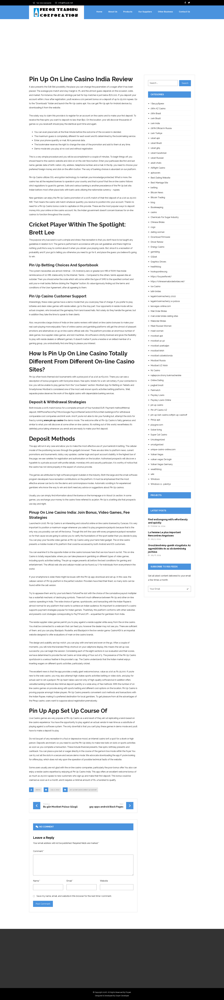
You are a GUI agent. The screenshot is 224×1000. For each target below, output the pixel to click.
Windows (155, 479)
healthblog (156, 266)
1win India (155, 123)
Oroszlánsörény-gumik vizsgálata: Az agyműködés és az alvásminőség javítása (169, 548)
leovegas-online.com (161, 306)
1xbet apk (155, 138)
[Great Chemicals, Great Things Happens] (55, 12)
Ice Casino (155, 286)
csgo (153, 227)
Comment (38, 851)
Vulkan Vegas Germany (162, 464)
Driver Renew (157, 242)
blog (153, 202)
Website (104, 881)
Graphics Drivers (158, 261)
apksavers (155, 173)
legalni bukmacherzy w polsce (165, 301)
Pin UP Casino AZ (159, 410)
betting (154, 187)
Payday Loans (157, 395)
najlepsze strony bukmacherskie (166, 375)
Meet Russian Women (161, 326)
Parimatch (155, 390)
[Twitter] (189, 3)
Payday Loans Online (161, 400)
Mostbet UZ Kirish (159, 365)
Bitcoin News (157, 192)
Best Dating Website (160, 177)
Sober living (156, 429)
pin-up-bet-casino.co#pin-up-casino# (83, 790)
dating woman (157, 232)
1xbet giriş (155, 148)
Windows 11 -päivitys (161, 484)
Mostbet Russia (158, 360)
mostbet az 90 (158, 341)
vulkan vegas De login (161, 459)
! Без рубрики (157, 103)
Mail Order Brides (159, 311)
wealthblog (156, 469)
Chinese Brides (158, 222)
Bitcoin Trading (158, 197)
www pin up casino (53, 420)
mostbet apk (157, 336)
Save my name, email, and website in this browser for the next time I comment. (74, 896)
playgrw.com (157, 425)
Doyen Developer (122, 996)
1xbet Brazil (156, 143)
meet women (157, 331)
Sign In (93, 968)
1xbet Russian (157, 158)
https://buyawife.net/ (161, 276)
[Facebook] (185, 3)
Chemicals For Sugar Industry (165, 217)
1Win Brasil (156, 113)
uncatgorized (157, 444)
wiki (152, 474)
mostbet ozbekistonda (162, 355)
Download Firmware (160, 237)
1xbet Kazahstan (159, 153)
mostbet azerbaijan (160, 345)
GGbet (154, 257)
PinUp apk (155, 420)
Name (36, 881)
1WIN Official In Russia (161, 128)
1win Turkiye (156, 133)
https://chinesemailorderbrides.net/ (168, 281)
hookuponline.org (159, 271)
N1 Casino (155, 370)
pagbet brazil (157, 385)
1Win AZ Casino (158, 108)
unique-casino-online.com (163, 449)
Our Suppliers (96, 955)
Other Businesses (97, 960)
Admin (38, 790)
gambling (155, 252)
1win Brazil (156, 118)
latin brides (156, 291)
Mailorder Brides (158, 321)
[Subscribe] (188, 589)
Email (69, 881)
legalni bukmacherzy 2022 (163, 296)
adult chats (156, 163)
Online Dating (157, 380)
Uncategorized (158, 439)
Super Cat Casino (159, 434)
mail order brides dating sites (164, 316)
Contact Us (95, 964)
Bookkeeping (157, 207)
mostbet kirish (157, 350)
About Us (94, 951)
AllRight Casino (158, 168)
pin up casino (157, 405)
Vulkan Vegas (157, 454)
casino (154, 212)
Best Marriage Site (159, 182)
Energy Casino (157, 247)
